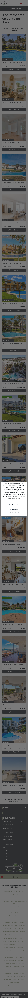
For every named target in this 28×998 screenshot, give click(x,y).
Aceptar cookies (14, 505)
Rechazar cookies (14, 512)
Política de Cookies (14, 498)
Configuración (14, 509)
